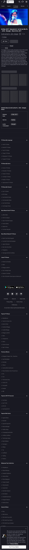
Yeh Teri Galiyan (6, 218)
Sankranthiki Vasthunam (7, 368)
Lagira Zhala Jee (6, 244)
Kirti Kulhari (5, 494)
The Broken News (6, 438)
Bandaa (4, 388)
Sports (8, 6)
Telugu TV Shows (6, 153)
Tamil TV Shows (5, 150)
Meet (3, 264)
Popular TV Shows (5, 313)
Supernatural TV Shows (7, 182)
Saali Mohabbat (5, 359)
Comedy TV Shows (6, 176)
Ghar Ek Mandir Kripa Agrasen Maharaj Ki (11, 276)
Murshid (4, 420)
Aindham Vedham (6, 435)
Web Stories (5, 514)
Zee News (4, 400)
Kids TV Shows (5, 347)
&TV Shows (4, 194)
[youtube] (20, 294)
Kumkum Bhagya (6, 327)
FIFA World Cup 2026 (7, 517)
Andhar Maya (5, 429)
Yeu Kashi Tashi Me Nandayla (8, 241)
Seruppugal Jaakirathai (7, 432)
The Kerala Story (6, 379)
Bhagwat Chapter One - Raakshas (9, 356)
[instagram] (11, 294)
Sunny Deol (4, 488)
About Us (18, 299)
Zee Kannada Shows (6, 200)
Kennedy (4, 362)
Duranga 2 (4, 444)
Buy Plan (11, 1)
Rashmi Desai (5, 502)
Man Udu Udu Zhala (6, 247)
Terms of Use (9, 305)
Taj (3, 450)
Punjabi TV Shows (6, 159)
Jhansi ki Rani (5, 324)
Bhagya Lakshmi (6, 267)
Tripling (4, 456)
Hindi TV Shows (5, 144)
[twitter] (16, 294)
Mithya (3, 447)
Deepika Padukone (6, 473)
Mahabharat (5, 318)
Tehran (4, 365)
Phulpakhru (4, 250)
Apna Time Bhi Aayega (7, 220)
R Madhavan (5, 467)
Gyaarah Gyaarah (6, 423)
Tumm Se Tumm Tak (6, 321)
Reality (6, 47)
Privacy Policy (19, 302)
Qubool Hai (4, 226)
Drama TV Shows (6, 168)
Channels (10, 299)
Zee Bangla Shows (6, 206)
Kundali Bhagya (5, 330)
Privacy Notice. (14, 543)
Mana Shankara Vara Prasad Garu (10, 371)
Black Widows (5, 441)
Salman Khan (5, 476)
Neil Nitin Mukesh (6, 491)
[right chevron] (3, 79)
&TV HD (4, 406)
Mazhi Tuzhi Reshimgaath (8, 238)
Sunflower (4, 453)
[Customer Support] (22, 1)
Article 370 (4, 382)
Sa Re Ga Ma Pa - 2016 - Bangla (9, 33)
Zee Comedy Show (6, 270)
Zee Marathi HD (6, 409)
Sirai (3, 376)
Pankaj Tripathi (5, 482)
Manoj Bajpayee (6, 479)
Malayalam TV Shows (7, 156)
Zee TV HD (4, 403)
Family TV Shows (6, 174)
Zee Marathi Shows (6, 197)
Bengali (11, 45)
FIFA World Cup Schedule (8, 523)
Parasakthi (4, 385)
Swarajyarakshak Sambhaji (8, 253)
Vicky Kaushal (5, 485)
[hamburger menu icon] (26, 1)
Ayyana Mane (5, 418)
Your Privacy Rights (14, 547)
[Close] (26, 528)
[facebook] (7, 294)
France (3, 526)
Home (2, 6)
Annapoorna (5, 338)
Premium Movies (5, 351)
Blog (3, 511)
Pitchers (4, 458)
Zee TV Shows (5, 191)
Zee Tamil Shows (6, 203)
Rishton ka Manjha (6, 262)
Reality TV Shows (6, 179)
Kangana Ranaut (6, 499)
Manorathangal (5, 426)
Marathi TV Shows (6, 147)
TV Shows (15, 6)
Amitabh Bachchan (6, 496)
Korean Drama (5, 344)
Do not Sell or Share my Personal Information (14, 308)
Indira (3, 341)
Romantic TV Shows (6, 171)
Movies (22, 6)
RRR (3, 391)
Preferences (19, 305)
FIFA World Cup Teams (7, 520)
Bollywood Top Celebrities (7, 463)
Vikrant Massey (5, 470)
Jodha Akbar (5, 215)
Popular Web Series (6, 413)
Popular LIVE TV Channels (7, 395)
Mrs (3, 374)
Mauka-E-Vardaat (6, 273)
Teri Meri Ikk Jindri (6, 229)
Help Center (9, 302)
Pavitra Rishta (5, 223)
